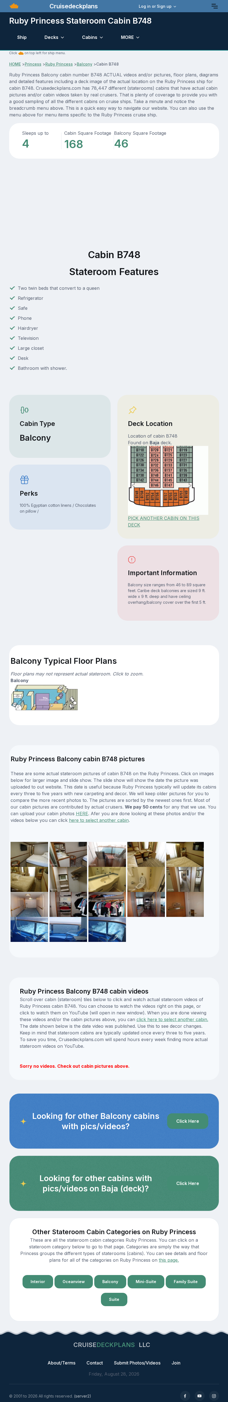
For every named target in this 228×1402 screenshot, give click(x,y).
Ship (22, 37)
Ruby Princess (59, 64)
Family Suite (186, 1281)
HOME (15, 64)
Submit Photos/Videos (137, 1363)
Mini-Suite (146, 1281)
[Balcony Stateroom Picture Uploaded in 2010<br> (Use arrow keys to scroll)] (29, 929)
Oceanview (74, 1281)
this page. (169, 1260)
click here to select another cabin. (172, 1019)
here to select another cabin (99, 820)
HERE (82, 813)
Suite (114, 1299)
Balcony (84, 64)
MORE (127, 37)
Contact (94, 1363)
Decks (51, 37)
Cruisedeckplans (73, 6)
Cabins (89, 37)
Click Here (187, 1121)
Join (176, 1363)
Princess (33, 64)
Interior (38, 1281)
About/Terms (61, 1363)
